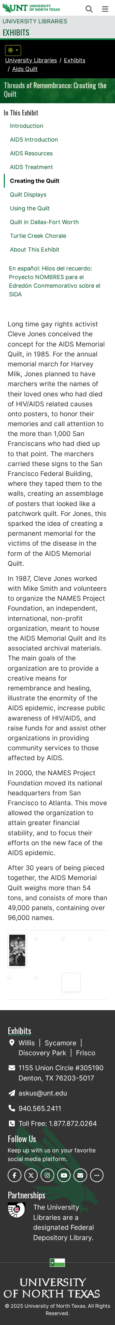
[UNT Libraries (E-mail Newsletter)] (80, 1175)
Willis (28, 1043)
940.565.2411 (40, 1108)
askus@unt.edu (43, 1093)
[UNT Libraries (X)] (31, 1175)
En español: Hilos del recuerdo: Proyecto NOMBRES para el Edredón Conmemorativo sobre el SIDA (54, 281)
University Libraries (35, 21)
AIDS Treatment (31, 167)
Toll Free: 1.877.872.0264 (58, 1123)
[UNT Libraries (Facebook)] (14, 1175)
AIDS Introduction (34, 139)
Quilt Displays (28, 194)
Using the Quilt (30, 208)
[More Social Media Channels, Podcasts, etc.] (97, 1175)
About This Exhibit (34, 249)
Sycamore (61, 1043)
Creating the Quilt (34, 180)
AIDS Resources (31, 153)
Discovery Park (43, 1053)
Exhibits (16, 32)
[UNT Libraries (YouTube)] (64, 1175)
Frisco (85, 1053)
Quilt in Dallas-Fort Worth (44, 222)
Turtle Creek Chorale (38, 235)
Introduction (26, 125)
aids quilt (25, 69)
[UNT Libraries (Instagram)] (47, 1175)
